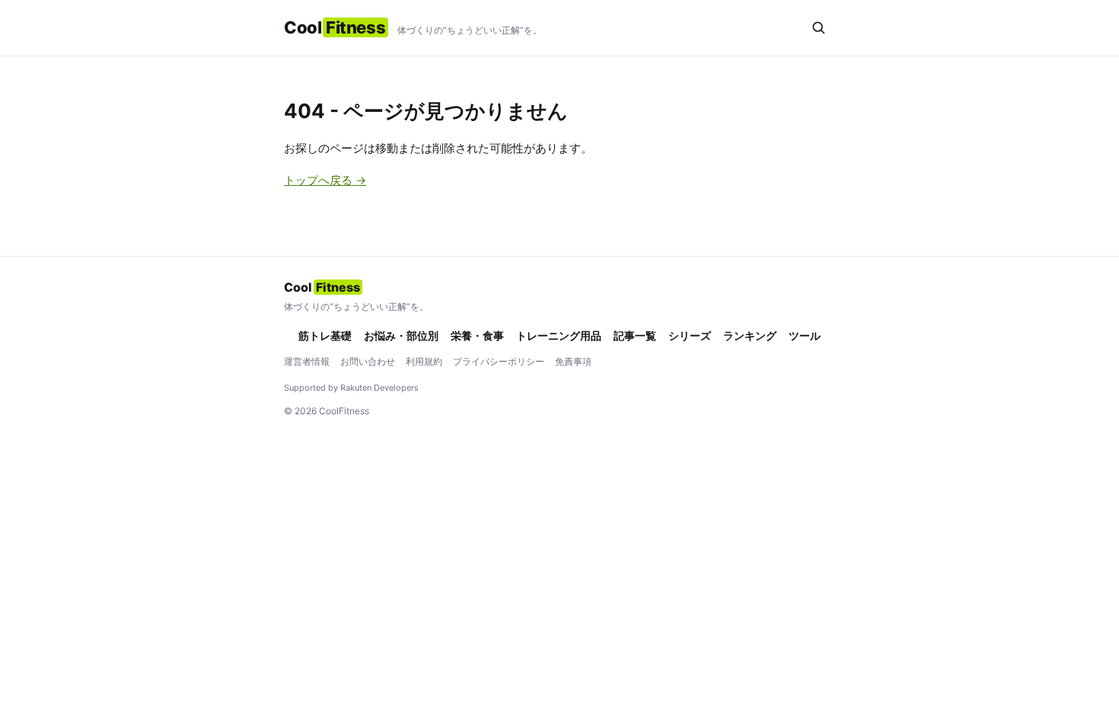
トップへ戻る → (325, 180)
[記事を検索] (818, 27)
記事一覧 (635, 335)
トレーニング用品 (558, 335)
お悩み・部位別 (401, 335)
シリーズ (689, 335)
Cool (334, 27)
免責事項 (573, 361)
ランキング (749, 335)
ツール (805, 335)
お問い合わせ (367, 361)
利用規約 (424, 361)
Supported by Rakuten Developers (351, 387)
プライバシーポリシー (498, 361)
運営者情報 (307, 361)
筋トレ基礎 (325, 335)
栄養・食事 (477, 335)
